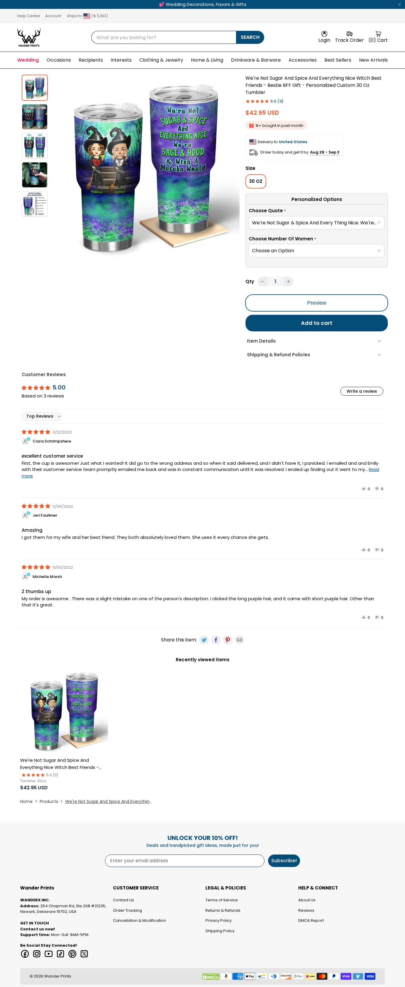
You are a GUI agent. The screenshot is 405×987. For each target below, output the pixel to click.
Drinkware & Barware (256, 60)
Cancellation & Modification (139, 920)
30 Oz (255, 181)
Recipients (91, 60)
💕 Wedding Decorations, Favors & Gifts (202, 4)
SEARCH (250, 37)
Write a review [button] (362, 391)
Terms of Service (221, 900)
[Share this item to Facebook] (216, 640)
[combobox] (163, 37)
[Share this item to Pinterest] (228, 640)
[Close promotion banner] (400, 4)
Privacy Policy (218, 920)
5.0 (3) (276, 101)
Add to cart (316, 323)
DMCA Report (311, 920)
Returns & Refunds (222, 910)
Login (324, 40)
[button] (317, 211)
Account (53, 16)
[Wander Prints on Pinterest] (72, 954)
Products (49, 801)
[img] (36, 432)
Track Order (349, 40)
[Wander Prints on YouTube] (48, 954)
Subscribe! (284, 860)
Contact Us (123, 900)
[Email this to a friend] (240, 640)
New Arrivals (373, 60)
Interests (121, 60)
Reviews (306, 910)
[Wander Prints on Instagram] (37, 954)
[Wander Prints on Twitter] (84, 954)
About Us (306, 900)
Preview (316, 303)
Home (26, 801)
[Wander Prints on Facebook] (25, 954)
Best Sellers (337, 60)
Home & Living (207, 60)
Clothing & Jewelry (161, 60)
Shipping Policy (220, 931)
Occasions (59, 60)
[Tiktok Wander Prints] (60, 954)
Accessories (302, 60)
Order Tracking (127, 910)
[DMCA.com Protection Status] (210, 976)
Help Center (28, 16)
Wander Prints (57, 976)
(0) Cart (378, 40)
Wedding (28, 60)
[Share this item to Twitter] (204, 640)
